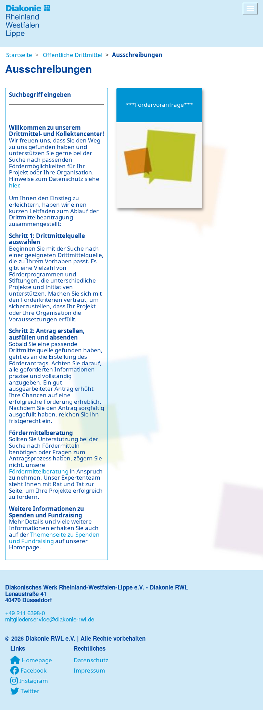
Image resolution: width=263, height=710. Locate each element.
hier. (15, 185)
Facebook (34, 670)
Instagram (33, 681)
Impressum (89, 670)
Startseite (19, 55)
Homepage (37, 660)
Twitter (30, 691)
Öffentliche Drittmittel (72, 55)
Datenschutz (91, 660)
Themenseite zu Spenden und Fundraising (54, 537)
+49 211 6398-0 (25, 612)
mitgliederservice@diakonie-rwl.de (49, 619)
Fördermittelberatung (38, 471)
